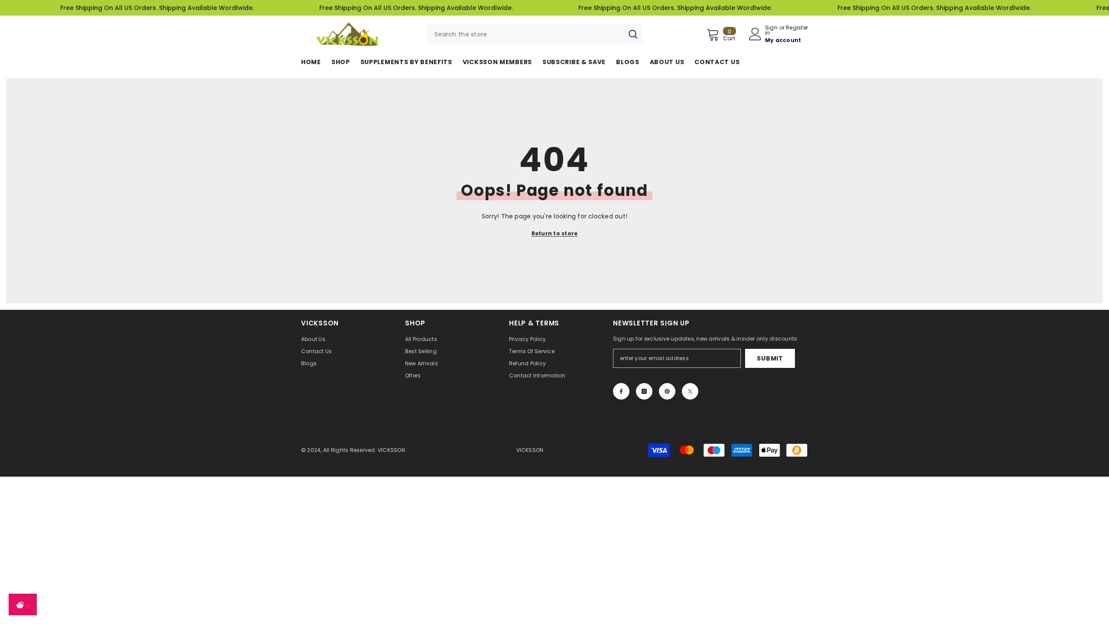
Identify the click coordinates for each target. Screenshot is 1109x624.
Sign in (771, 30)
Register (797, 28)
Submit (770, 358)
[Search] (535, 34)
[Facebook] (621, 391)
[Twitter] (690, 391)
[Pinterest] (667, 391)
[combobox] (525, 34)
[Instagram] (644, 391)
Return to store (555, 233)
